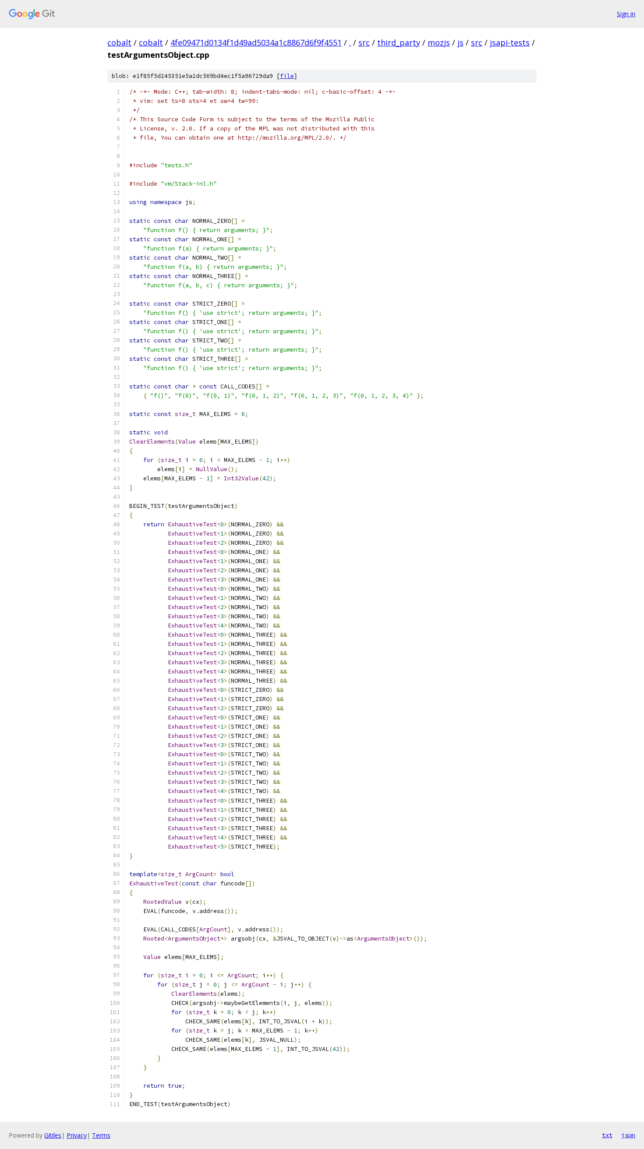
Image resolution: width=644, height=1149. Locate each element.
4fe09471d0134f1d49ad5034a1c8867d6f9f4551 (256, 42)
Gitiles (52, 1135)
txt (607, 1135)
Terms (101, 1135)
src (364, 42)
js (460, 42)
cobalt (119, 42)
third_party (398, 42)
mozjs (439, 42)
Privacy (77, 1135)
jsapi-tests (510, 42)
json (628, 1135)
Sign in (626, 14)
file (287, 76)
